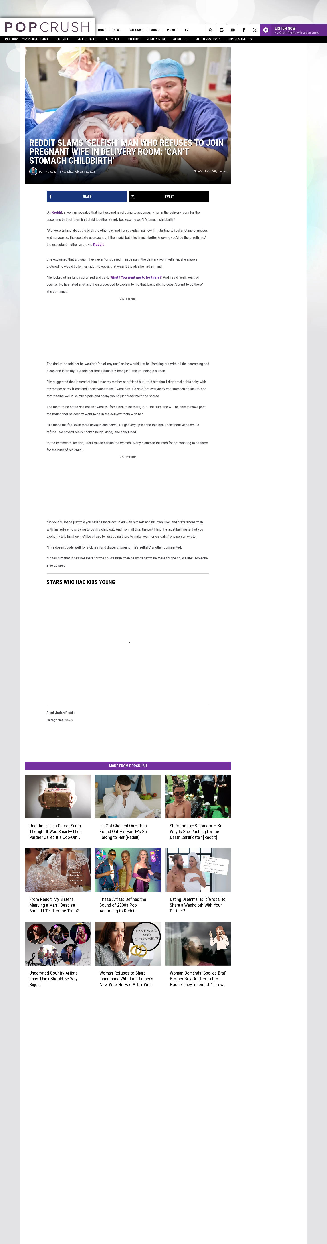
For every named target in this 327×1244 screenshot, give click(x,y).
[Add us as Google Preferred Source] (221, 30)
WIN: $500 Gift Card (34, 39)
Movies (172, 30)
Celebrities (63, 39)
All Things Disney (208, 39)
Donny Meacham (49, 171)
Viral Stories (87, 39)
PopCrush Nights (240, 39)
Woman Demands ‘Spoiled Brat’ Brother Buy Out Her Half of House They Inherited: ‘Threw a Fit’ (198, 978)
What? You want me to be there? (135, 277)
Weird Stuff (181, 39)
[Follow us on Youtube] (232, 30)
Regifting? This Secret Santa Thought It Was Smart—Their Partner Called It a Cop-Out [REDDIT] (55, 831)
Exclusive (136, 30)
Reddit (57, 212)
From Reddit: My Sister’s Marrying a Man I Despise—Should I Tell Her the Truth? (54, 905)
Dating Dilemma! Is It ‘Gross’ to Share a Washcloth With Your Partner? (198, 905)
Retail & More (156, 39)
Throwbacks (112, 39)
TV (186, 30)
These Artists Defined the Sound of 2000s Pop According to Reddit (122, 905)
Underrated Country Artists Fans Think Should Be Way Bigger (53, 978)
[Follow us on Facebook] (243, 30)
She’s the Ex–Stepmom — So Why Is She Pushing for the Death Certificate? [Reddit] (196, 831)
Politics (134, 39)
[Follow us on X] (254, 30)
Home (102, 30)
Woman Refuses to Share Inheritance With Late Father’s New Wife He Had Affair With (126, 978)
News (117, 30)
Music (155, 30)
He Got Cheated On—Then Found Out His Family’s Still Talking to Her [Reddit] (124, 831)
